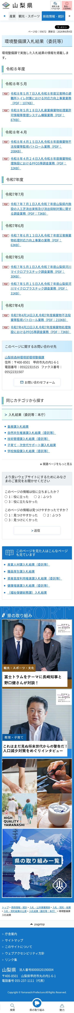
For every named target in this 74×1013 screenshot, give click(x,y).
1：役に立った (19, 496)
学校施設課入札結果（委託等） (28, 451)
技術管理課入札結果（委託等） (28, 438)
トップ (5, 907)
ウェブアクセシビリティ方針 (24, 953)
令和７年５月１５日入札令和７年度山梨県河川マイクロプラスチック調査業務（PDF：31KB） (41, 288)
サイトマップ (14, 940)
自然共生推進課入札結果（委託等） (31, 432)
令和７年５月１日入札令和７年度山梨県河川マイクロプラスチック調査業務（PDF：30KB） (41, 271)
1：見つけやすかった (23, 515)
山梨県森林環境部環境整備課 (24, 357)
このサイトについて (18, 946)
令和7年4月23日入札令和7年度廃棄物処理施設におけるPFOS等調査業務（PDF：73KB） (41, 329)
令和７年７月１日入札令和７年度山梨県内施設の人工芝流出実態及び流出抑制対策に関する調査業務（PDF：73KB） (41, 209)
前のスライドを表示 (4, 16)
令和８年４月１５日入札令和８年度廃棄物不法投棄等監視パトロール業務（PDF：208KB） (41, 146)
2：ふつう (45, 496)
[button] (55, 5)
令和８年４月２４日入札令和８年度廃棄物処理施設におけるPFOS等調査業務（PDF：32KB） (41, 163)
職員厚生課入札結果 (21, 571)
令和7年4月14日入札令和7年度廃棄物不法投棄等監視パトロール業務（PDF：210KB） (41, 317)
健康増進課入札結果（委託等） (28, 585)
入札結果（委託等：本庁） (28, 414)
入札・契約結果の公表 (15, 911)
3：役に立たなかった (23, 501)
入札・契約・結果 (62, 907)
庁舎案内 (11, 934)
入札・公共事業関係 (40, 907)
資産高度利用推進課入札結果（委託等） (34, 578)
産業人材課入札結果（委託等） (28, 564)
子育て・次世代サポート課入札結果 (31, 445)
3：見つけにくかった (23, 520)
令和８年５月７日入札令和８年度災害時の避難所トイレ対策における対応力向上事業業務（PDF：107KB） (41, 98)
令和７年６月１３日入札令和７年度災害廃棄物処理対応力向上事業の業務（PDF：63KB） (41, 240)
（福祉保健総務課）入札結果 (27, 592)
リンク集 (11, 959)
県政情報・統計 (19, 907)
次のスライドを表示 (69, 16)
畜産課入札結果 (18, 426)
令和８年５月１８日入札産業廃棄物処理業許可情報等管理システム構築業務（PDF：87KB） (41, 115)
